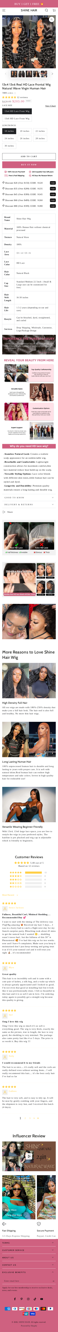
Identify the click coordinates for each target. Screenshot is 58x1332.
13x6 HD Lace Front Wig (17, 119)
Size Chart (50, 106)
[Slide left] (5, 74)
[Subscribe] (54, 1281)
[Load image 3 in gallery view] (29, 74)
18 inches (9, 131)
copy (53, 183)
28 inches (40, 138)
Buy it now (29, 165)
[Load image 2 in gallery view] (21, 74)
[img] (9, 903)
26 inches (24, 138)
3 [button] (30, 1118)
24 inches (9, 138)
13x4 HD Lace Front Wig (17, 111)
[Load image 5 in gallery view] (44, 74)
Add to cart (29, 156)
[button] (46, 10)
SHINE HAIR (24, 1322)
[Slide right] (52, 74)
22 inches (40, 131)
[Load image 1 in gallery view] (14, 74)
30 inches (9, 146)
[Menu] (4, 10)
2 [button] (25, 1118)
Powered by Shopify (29, 1326)
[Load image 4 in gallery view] (36, 74)
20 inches (24, 131)
